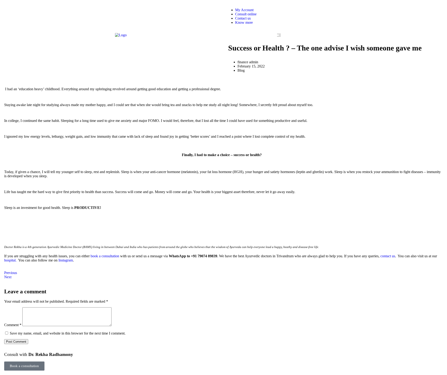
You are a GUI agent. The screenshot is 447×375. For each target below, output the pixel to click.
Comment (12, 325)
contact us (387, 256)
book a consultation (105, 256)
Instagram (65, 260)
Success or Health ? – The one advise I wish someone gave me (325, 48)
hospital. (10, 260)
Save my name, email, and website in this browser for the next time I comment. (67, 333)
